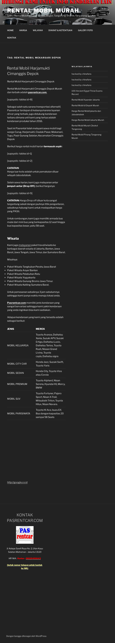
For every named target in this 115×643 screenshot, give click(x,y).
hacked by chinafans (81, 74)
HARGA (23, 30)
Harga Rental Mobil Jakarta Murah (88, 120)
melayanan (25, 245)
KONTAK (11, 37)
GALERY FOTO (85, 30)
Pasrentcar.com (16, 302)
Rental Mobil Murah (43, 10)
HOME (10, 30)
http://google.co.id (17, 482)
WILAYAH (38, 30)
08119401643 (33, 558)
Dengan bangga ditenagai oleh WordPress (26, 636)
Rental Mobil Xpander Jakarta (86, 99)
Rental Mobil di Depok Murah (85, 105)
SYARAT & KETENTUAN (60, 30)
